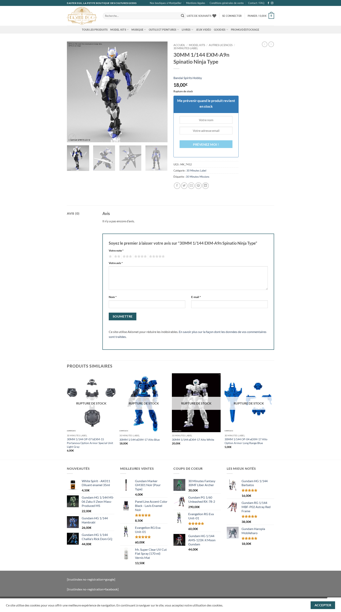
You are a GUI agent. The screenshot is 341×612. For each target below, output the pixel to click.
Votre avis (116, 263)
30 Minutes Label (185, 48)
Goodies (220, 29)
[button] (232, 15)
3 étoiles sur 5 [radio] (126, 256)
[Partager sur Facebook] (177, 185)
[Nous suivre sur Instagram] (272, 3)
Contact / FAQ (256, 3)
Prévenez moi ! (206, 144)
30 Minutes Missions (197, 176)
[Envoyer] (182, 16)
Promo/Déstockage (245, 29)
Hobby (197, 78)
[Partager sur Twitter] (184, 185)
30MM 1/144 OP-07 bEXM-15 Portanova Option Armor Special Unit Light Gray (90, 443)
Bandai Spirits (182, 78)
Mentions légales (195, 3)
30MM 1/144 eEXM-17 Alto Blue (139, 439)
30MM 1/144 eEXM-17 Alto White (193, 439)
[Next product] (264, 44)
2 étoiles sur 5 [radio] (116, 256)
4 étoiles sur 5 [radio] (140, 256)
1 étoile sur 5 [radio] (110, 256)
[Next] (160, 92)
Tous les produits (95, 29)
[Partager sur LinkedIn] (205, 185)
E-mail (196, 297)
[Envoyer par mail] (191, 185)
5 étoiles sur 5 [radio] (156, 256)
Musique (137, 29)
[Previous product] (271, 44)
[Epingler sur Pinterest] (198, 185)
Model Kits (118, 29)
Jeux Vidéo (203, 29)
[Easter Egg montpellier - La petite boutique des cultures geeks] (82, 16)
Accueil (179, 45)
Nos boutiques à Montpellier (166, 3)
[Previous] (73, 92)
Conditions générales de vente (227, 3)
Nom (113, 297)
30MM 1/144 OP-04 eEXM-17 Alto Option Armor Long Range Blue (246, 441)
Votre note (116, 250)
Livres (186, 29)
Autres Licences (220, 45)
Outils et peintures (162, 29)
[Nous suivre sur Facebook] (268, 3)
